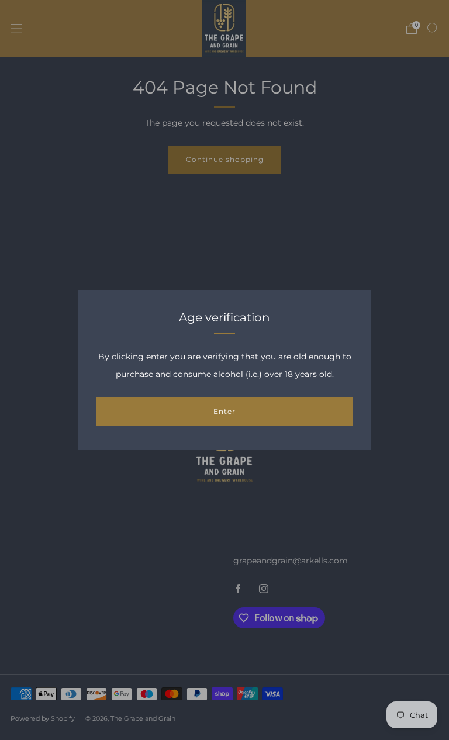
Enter (224, 411)
